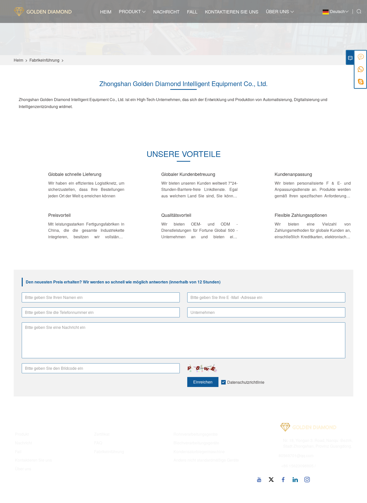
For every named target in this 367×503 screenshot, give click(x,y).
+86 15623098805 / (298, 466)
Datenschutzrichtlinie (245, 382)
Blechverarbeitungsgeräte (196, 443)
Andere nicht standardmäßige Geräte (206, 460)
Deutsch (337, 11)
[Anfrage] (360, 58)
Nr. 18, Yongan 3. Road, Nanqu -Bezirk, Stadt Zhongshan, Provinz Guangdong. (318, 443)
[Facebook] (283, 479)
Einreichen (202, 382)
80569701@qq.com (296, 455)
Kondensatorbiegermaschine (199, 451)
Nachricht (166, 11)
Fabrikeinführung (44, 60)
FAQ (98, 443)
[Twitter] (271, 479)
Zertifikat (101, 434)
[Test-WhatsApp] (360, 71)
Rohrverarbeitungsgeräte (196, 434)
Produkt (130, 11)
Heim (105, 11)
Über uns (277, 11)
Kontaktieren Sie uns (231, 11)
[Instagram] (307, 479)
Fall (192, 11)
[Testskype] (360, 83)
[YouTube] (259, 479)
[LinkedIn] (295, 479)
